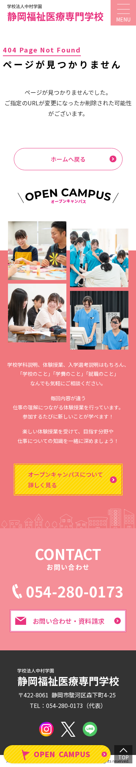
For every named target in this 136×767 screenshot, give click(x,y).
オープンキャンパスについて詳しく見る (65, 479)
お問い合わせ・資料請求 (68, 621)
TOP (123, 757)
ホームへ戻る (68, 159)
